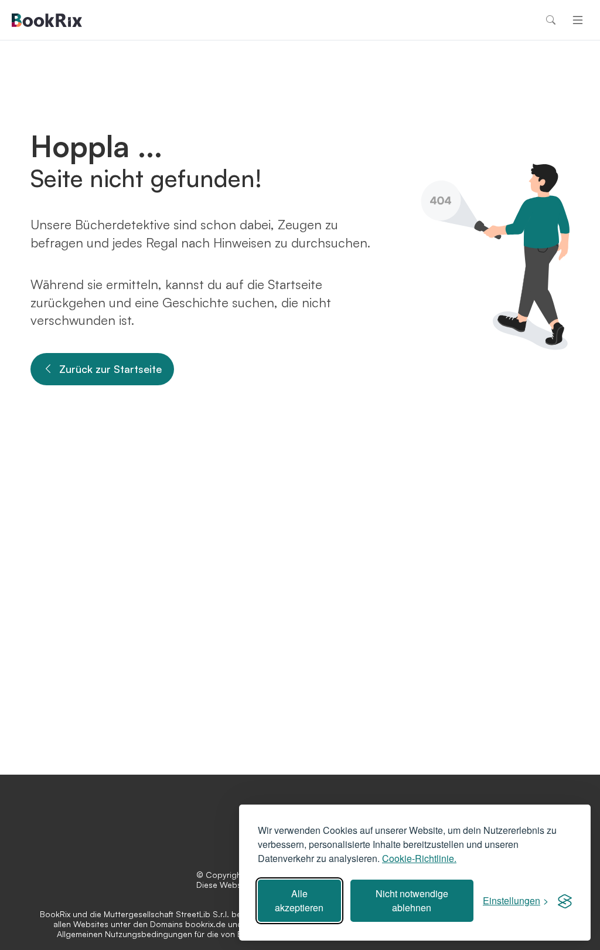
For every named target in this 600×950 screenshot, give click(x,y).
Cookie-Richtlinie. (419, 858)
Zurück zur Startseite (110, 368)
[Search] (550, 20)
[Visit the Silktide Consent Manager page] (565, 901)
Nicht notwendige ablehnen (412, 900)
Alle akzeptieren (299, 900)
